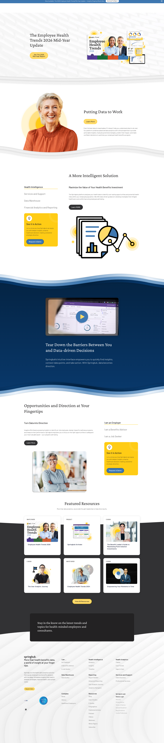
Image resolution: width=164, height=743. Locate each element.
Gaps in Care (120, 669)
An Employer (66, 662)
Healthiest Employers (69, 703)
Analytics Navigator (95, 688)
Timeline (91, 669)
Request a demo (29, 689)
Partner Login (120, 697)
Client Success (121, 677)
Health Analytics (122, 659)
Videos (91, 717)
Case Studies (93, 700)
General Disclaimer (121, 708)
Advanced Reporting (95, 681)
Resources (93, 694)
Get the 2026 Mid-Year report (39, 55)
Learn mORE (75, 207)
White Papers (93, 724)
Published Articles (95, 710)
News (63, 696)
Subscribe (92, 727)
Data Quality (65, 677)
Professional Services (123, 681)
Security (118, 699)
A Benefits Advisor (68, 666)
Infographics (93, 706)
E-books (91, 703)
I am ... (64, 659)
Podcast (91, 713)
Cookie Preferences (121, 713)
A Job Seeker (66, 669)
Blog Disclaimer (120, 710)
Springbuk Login (121, 694)
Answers (91, 662)
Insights (91, 666)
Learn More (90, 121)
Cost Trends (120, 666)
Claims (118, 662)
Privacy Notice (120, 702)
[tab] (41, 187)
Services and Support (124, 675)
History (64, 700)
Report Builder (93, 677)
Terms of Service (120, 705)
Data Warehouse (68, 675)
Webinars (92, 720)
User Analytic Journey (96, 684)
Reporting (92, 675)
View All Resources (82, 601)
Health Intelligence (96, 659)
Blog (90, 696)
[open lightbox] (82, 317)
